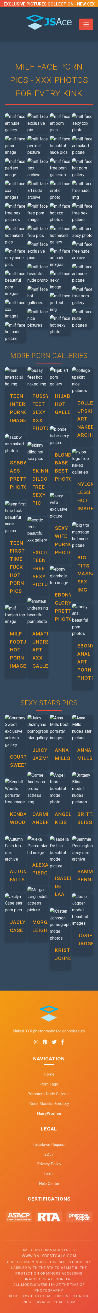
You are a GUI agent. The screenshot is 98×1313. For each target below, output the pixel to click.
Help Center (49, 1183)
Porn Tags (49, 1084)
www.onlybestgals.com (49, 1256)
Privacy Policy (49, 1164)
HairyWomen (49, 1113)
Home (49, 1074)
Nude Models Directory (49, 1103)
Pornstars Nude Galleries (49, 1094)
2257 (49, 1154)
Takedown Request (49, 1144)
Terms (49, 1173)
